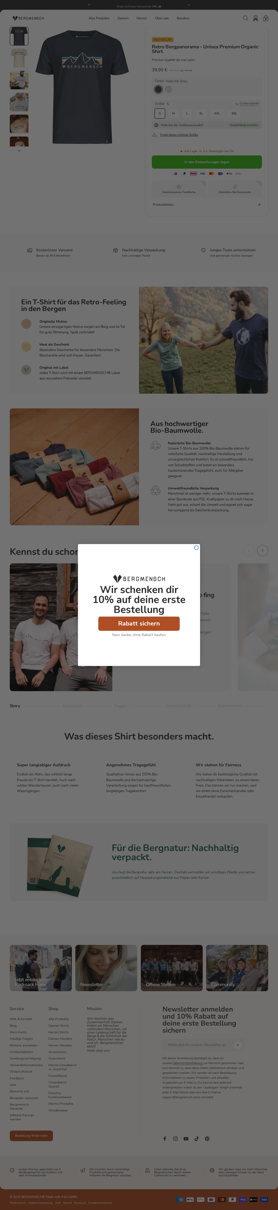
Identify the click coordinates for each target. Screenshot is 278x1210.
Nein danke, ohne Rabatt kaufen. (139, 635)
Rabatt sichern (139, 623)
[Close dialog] (196, 548)
